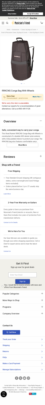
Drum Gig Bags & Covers (37, 32)
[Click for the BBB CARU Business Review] (32, 394)
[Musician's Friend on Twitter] (20, 378)
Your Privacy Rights (36, 387)
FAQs (5, 357)
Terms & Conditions (23, 387)
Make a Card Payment (11, 363)
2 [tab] (23, 84)
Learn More (7, 194)
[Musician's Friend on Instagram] (28, 378)
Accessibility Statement (33, 390)
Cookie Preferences (8, 10)
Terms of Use (31, 8)
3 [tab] (24, 84)
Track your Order (9, 339)
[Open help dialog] (4, 394)
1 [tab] (21, 84)
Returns (6, 351)
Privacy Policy (21, 3)
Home (8, 29)
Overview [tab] (10, 121)
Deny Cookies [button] (12, 14)
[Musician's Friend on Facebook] (17, 378)
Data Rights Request (34, 385)
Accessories (15, 29)
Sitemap (21, 390)
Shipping (6, 345)
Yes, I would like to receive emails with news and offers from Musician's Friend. (23, 286)
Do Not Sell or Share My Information (15, 385)
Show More (22, 145)
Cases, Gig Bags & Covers (28, 29)
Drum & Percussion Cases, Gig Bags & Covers (14, 32)
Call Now (12, 332)
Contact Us (7, 251)
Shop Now (33, 18)
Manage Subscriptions (12, 370)
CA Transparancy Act (10, 390)
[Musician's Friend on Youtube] (24, 378)
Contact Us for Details (10, 222)
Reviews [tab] (9, 157)
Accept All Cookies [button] (33, 14)
